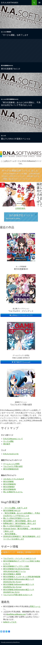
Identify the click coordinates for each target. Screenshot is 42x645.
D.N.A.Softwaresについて (13, 439)
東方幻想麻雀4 (9, 487)
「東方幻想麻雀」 (10, 534)
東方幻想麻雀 (8, 481)
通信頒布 (8, 31)
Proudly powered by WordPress (10, 642)
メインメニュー (39, 2)
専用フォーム (35, 606)
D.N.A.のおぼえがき (11, 454)
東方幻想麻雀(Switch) (7, 65)
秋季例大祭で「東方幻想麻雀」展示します (19, 523)
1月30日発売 (20, 208)
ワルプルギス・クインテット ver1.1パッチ (19, 558)
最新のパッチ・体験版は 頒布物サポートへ (22, 552)
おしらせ (3, 31)
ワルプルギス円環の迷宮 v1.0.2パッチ (17, 595)
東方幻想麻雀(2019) (11, 469)
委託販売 (6, 444)
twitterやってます (9, 622)
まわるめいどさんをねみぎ (13, 479)
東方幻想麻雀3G (9, 484)
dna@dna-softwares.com (16, 614)
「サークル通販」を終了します (14, 35)
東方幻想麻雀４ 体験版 (12, 574)
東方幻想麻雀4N (9, 489)
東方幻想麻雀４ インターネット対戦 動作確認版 (21, 577)
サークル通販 (8, 441)
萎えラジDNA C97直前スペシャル (15, 139)
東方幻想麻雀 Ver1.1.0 (10, 69)
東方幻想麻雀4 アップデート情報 (16, 566)
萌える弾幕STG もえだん (13, 492)
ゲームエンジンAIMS (11, 464)
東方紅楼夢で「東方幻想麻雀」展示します (19, 521)
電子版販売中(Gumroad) (21, 362)
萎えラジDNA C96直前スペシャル (16, 526)
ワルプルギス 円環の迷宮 (13, 466)
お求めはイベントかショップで (22, 315)
